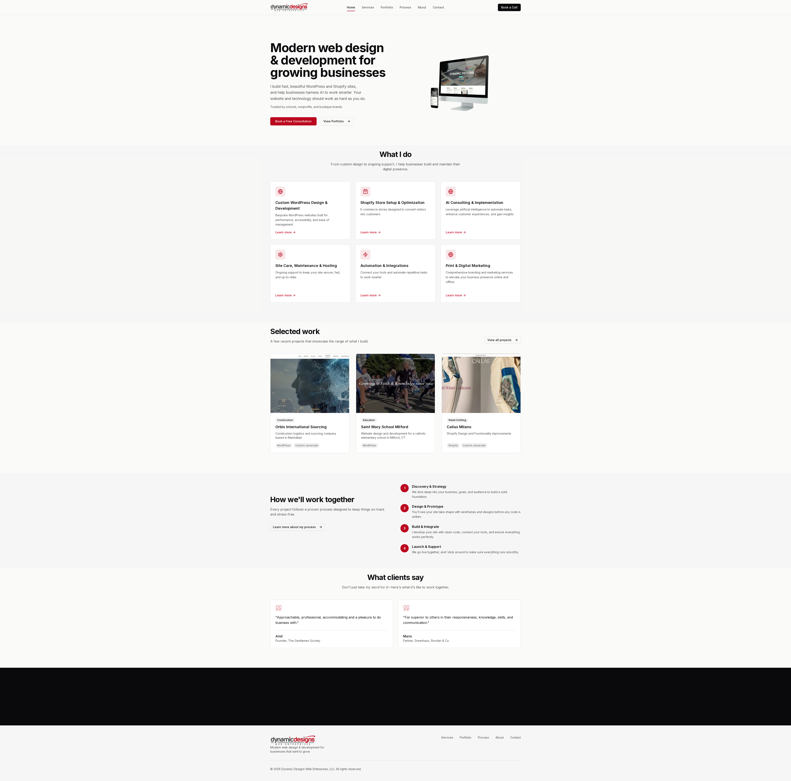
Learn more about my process (294, 527)
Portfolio (387, 7)
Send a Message (409, 706)
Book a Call (509, 7)
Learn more (283, 232)
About (422, 7)
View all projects (499, 340)
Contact (438, 7)
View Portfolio (333, 121)
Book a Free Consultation (293, 121)
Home (351, 7)
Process (405, 7)
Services (368, 7)
